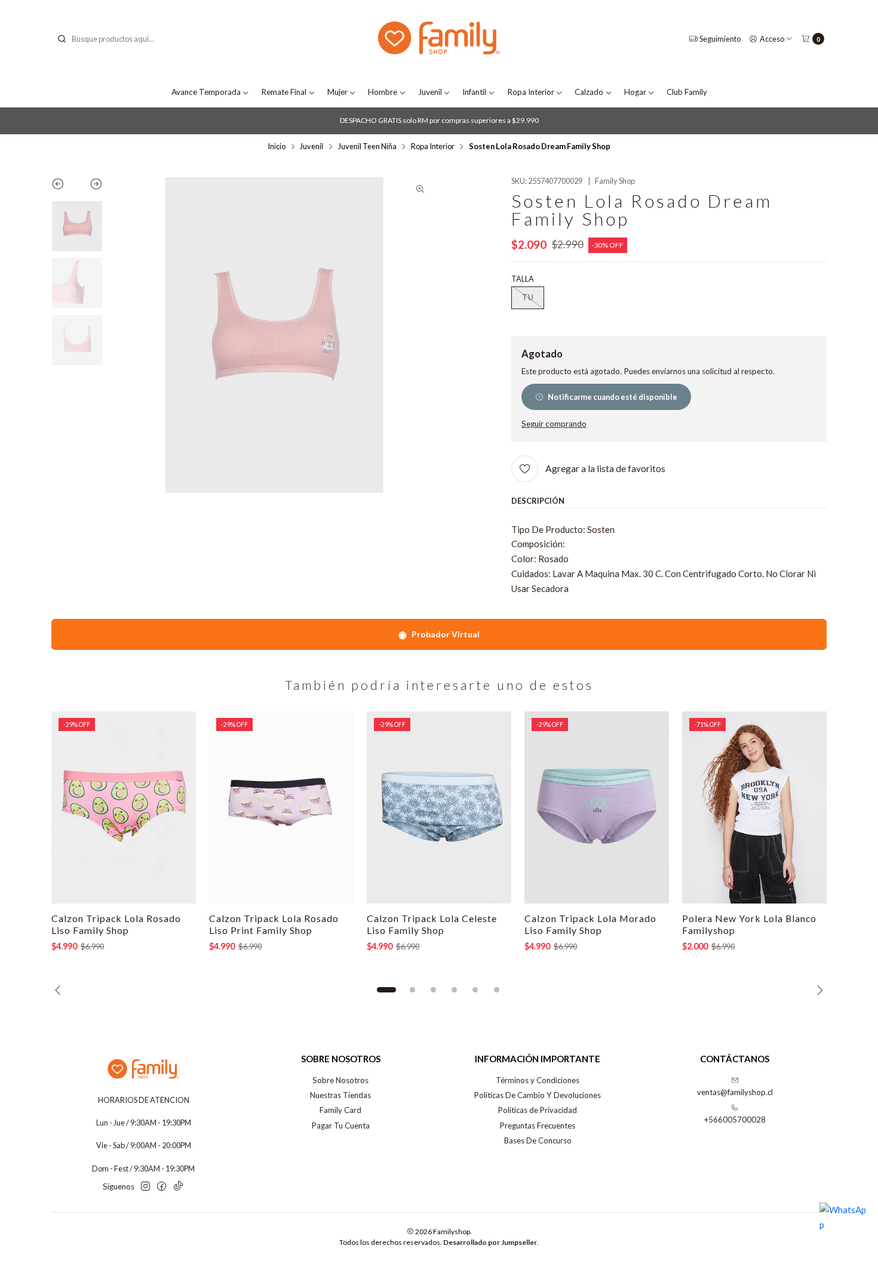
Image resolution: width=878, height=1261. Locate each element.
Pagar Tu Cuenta (341, 1125)
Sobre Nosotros (340, 1080)
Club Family (687, 92)
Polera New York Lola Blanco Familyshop (749, 924)
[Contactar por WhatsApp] (843, 1226)
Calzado (589, 92)
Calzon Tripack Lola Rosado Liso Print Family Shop (274, 924)
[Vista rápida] (175, 807)
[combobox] (117, 39)
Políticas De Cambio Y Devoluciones (537, 1095)
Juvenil (430, 92)
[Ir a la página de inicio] (439, 39)
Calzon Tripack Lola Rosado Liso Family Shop (116, 924)
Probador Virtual (439, 634)
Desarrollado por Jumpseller (490, 1242)
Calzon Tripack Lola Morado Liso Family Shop (590, 924)
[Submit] (61, 39)
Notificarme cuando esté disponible (612, 397)
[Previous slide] (64, 186)
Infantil (474, 92)
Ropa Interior (530, 92)
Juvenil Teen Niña (367, 146)
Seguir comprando (554, 424)
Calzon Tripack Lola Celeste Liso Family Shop (432, 924)
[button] (386, 990)
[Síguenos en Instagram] (145, 1186)
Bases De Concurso (538, 1140)
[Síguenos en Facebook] (161, 1186)
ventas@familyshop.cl (735, 1092)
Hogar (635, 92)
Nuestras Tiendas (340, 1095)
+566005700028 (735, 1119)
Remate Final (283, 92)
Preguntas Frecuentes (537, 1125)
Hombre (382, 92)
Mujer (337, 92)
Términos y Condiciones (537, 1080)
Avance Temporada (206, 92)
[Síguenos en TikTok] (178, 1186)
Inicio (276, 146)
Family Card (340, 1110)
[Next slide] (90, 186)
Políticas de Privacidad (537, 1110)
